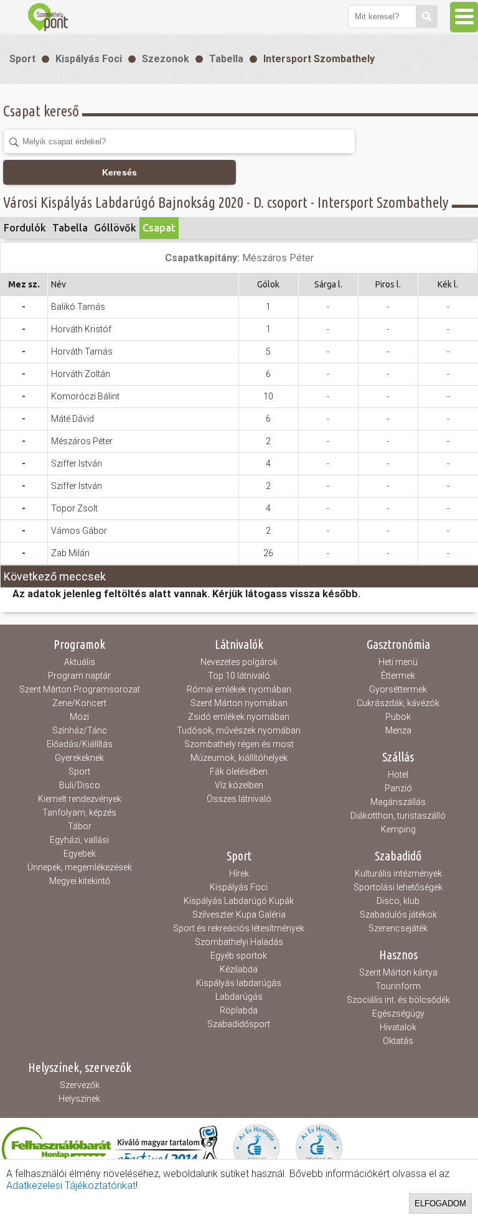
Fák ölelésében (239, 771)
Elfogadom (440, 1203)
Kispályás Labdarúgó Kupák (239, 901)
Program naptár (79, 676)
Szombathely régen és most (239, 744)
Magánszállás (398, 802)
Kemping (398, 829)
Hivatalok (398, 1027)
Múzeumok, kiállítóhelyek (239, 758)
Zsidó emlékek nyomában (238, 717)
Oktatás (398, 1041)
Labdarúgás (239, 997)
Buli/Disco (79, 785)
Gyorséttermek (398, 689)
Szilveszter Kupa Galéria (239, 915)
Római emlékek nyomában (239, 689)
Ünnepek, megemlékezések (79, 867)
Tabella (226, 59)
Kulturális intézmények (398, 873)
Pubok (398, 717)
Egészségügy (398, 1013)
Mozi (79, 717)
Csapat (159, 227)
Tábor (79, 826)
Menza (398, 730)
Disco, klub (398, 901)
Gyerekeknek (79, 758)
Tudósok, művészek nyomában (239, 730)
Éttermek (398, 676)
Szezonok (165, 59)
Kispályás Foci (88, 59)
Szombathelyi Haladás (239, 942)
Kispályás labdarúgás (238, 983)
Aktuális (79, 662)
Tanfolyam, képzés (79, 812)
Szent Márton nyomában (239, 703)
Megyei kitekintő (79, 881)
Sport (22, 59)
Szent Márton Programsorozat (79, 689)
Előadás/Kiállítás (80, 744)
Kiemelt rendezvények (79, 799)
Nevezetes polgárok (239, 662)
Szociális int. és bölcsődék (398, 1000)
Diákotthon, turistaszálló (398, 816)
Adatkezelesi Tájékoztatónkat (71, 1185)
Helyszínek (79, 1099)
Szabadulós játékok (398, 915)
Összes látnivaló (239, 799)
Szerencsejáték (398, 928)
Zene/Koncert (79, 703)
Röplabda (239, 1010)
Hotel (398, 775)
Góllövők (115, 227)
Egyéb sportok (238, 956)
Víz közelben (239, 785)
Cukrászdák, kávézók (398, 703)
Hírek (239, 873)
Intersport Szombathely (319, 59)
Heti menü (398, 662)
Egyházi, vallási (79, 840)
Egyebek (79, 854)
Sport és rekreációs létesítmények (238, 928)
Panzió (398, 788)
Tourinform (398, 986)
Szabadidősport (238, 1024)
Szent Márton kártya (398, 972)
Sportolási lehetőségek (398, 887)
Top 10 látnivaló (239, 676)
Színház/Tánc (79, 730)
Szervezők (80, 1085)
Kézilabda (239, 969)
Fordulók (25, 227)
